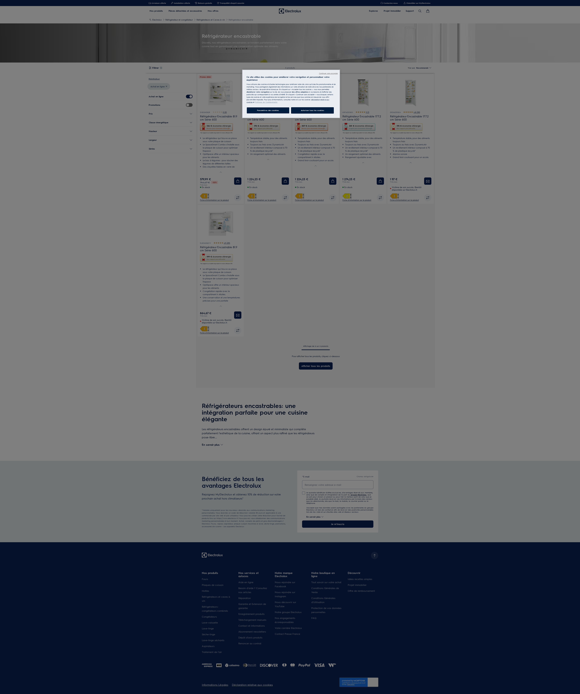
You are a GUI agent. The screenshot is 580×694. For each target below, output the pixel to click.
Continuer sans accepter (328, 73)
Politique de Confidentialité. (266, 102)
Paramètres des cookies (268, 110)
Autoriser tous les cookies (312, 110)
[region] (291, 93)
